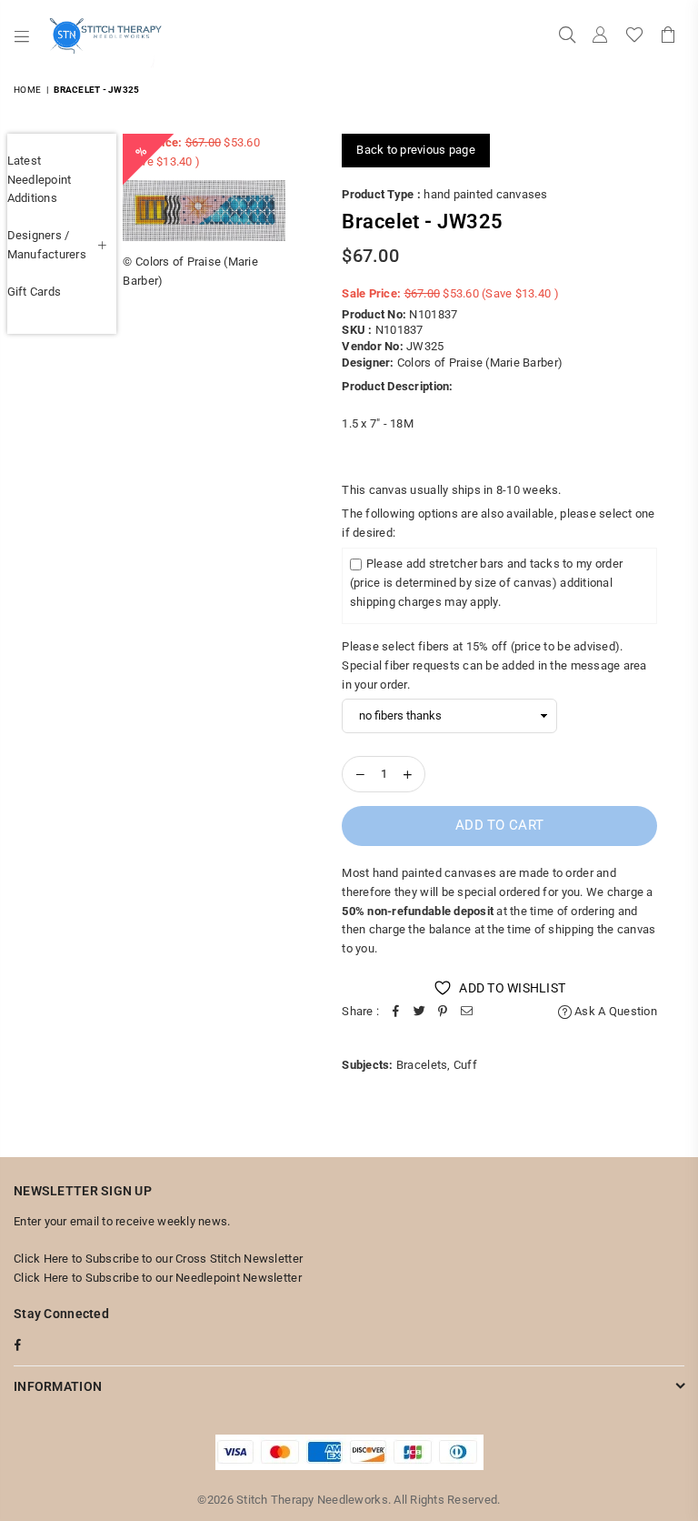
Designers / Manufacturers (46, 244)
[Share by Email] (466, 1012)
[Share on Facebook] (395, 1012)
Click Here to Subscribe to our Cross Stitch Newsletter (158, 1258)
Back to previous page (415, 149)
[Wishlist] (634, 36)
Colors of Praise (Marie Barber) (480, 362)
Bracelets (421, 1065)
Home (27, 90)
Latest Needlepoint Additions (39, 180)
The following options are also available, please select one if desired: (498, 523)
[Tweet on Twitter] (419, 1012)
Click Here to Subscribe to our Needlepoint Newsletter (158, 1277)
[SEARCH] (567, 36)
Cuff (465, 1065)
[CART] (668, 36)
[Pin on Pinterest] (442, 1012)
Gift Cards (34, 291)
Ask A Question (614, 1011)
